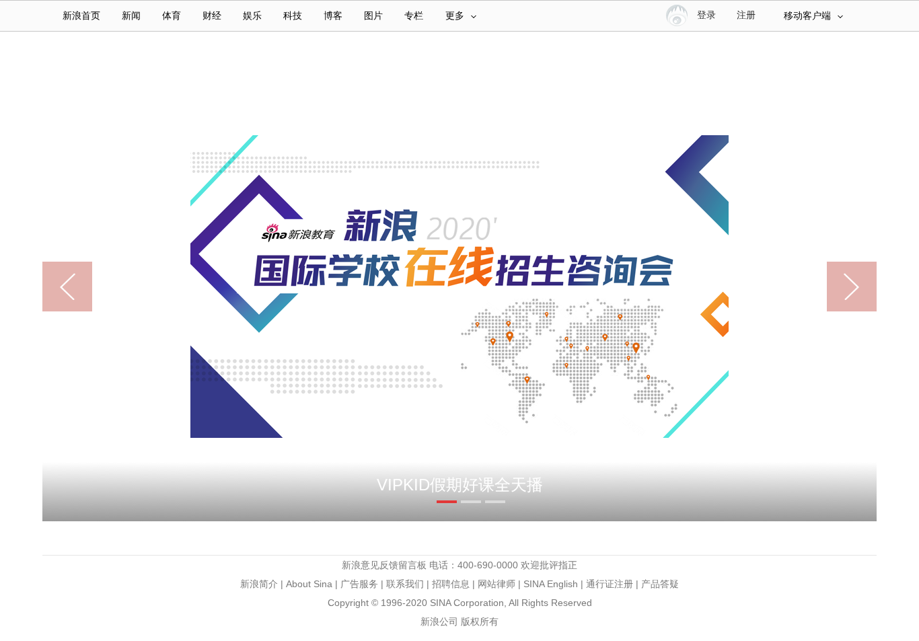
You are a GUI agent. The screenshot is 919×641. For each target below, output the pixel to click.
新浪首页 (81, 16)
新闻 (131, 16)
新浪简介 (259, 583)
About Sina (309, 583)
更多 (454, 16)
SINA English (550, 583)
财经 (212, 16)
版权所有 (480, 621)
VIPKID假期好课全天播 (460, 485)
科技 (292, 16)
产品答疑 (660, 583)
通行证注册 (609, 583)
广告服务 (359, 583)
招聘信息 (451, 583)
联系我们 (405, 583)
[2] (471, 501)
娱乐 (252, 16)
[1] (447, 501)
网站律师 (496, 583)
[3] (495, 501)
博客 (333, 16)
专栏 (413, 16)
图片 (373, 16)
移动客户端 (807, 16)
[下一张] (838, 286)
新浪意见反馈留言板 (384, 565)
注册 (746, 15)
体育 (171, 16)
